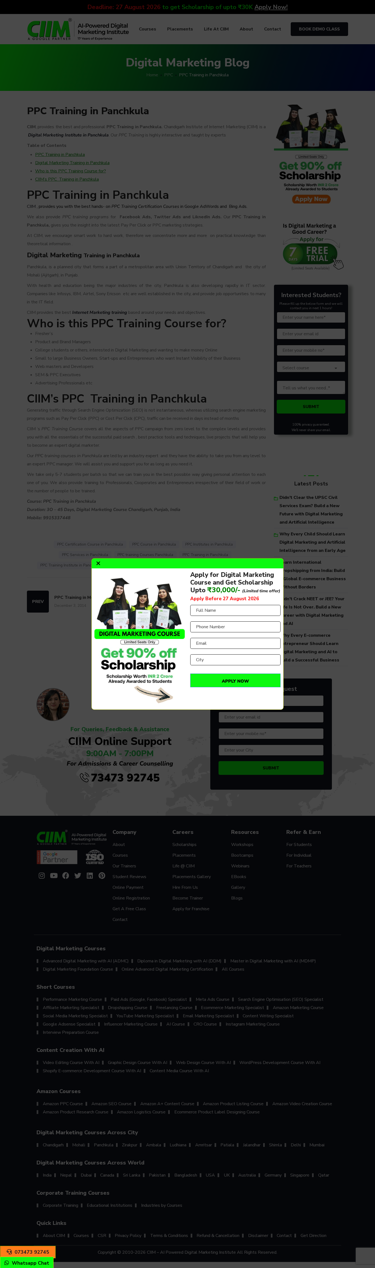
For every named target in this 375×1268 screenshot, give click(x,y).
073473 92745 (32, 1252)
